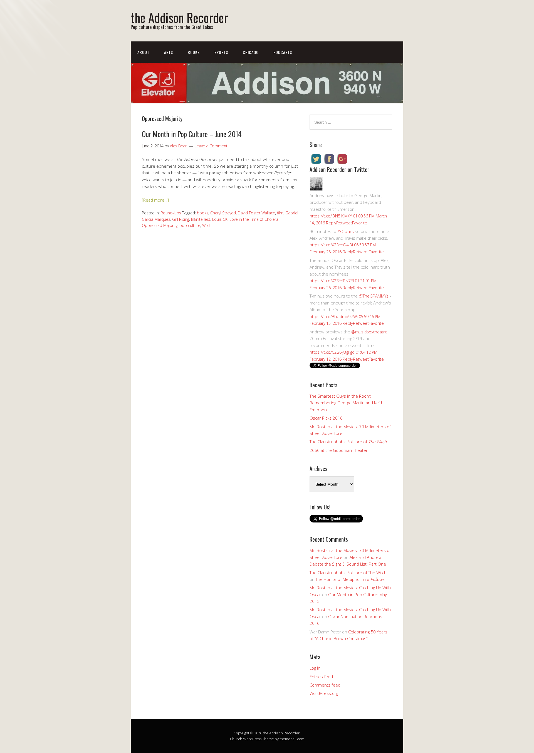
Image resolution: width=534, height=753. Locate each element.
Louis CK (220, 219)
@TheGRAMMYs (374, 296)
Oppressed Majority (159, 225)
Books (194, 52)
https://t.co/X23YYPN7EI (332, 280)
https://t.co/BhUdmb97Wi (334, 316)
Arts (168, 52)
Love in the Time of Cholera (253, 219)
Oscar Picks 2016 (326, 418)
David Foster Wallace (256, 213)
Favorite (359, 223)
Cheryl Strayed (223, 213)
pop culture (189, 225)
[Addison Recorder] (316, 189)
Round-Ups (171, 213)
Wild (206, 225)
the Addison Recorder (179, 17)
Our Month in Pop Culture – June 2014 (192, 133)
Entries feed (321, 676)
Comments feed (325, 685)
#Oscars (345, 231)
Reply (331, 223)
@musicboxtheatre (369, 332)
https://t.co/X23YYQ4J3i (331, 244)
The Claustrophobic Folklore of (348, 441)
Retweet (344, 223)
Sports (221, 52)
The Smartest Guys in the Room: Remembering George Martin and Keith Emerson (347, 402)
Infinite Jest (200, 219)
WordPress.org (324, 693)
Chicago (251, 52)
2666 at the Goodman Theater (339, 450)
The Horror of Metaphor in (350, 579)
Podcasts (282, 52)
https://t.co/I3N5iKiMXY (331, 216)
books (202, 213)
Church (236, 738)
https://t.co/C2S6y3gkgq (332, 352)
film (280, 213)
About (143, 52)
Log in (315, 668)
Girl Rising (180, 219)
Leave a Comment (211, 145)
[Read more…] (155, 200)
